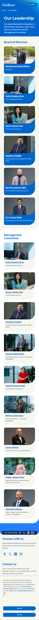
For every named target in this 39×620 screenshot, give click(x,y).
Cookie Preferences (24, 591)
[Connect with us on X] (10, 554)
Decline (19, 608)
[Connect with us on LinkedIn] (15, 554)
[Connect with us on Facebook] (4, 554)
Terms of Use (25, 586)
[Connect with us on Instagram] (21, 554)
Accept (19, 615)
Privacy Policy (8, 589)
